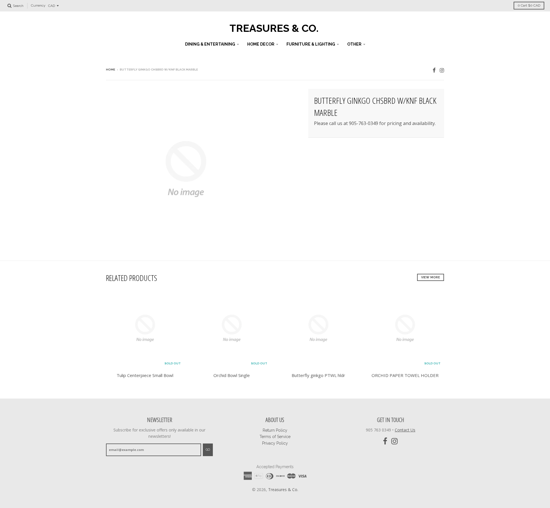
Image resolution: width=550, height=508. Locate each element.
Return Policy (275, 430)
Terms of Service (275, 436)
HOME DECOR (260, 44)
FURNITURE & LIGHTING (310, 44)
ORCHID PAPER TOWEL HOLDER (405, 375)
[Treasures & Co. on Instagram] (442, 70)
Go (208, 450)
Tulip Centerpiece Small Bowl (145, 375)
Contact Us (405, 430)
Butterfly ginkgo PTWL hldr (318, 375)
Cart (529, 5)
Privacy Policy (275, 443)
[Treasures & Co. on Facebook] (434, 70)
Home (110, 69)
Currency (38, 6)
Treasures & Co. (274, 28)
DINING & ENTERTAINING (210, 44)
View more (430, 277)
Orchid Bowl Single (231, 375)
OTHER (354, 44)
